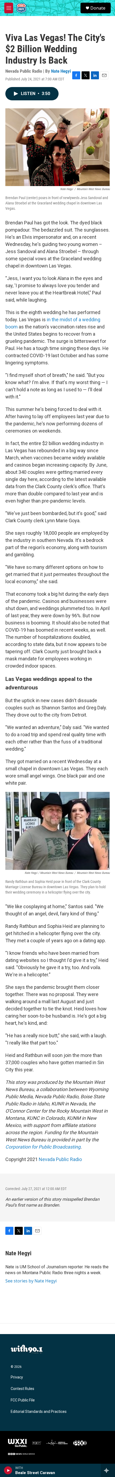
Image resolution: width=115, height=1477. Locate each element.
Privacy (17, 1377)
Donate (97, 8)
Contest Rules (22, 1389)
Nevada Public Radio (60, 1159)
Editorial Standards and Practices (39, 1412)
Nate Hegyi (61, 71)
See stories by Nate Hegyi (31, 1281)
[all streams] (108, 1470)
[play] (8, 1470)
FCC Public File (23, 1400)
